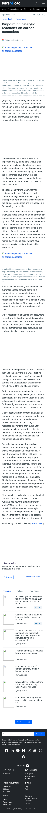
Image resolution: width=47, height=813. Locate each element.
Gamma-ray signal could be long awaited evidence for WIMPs (28, 617)
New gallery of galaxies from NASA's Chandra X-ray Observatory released (29, 684)
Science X (28, 778)
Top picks (34, 591)
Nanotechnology (15, 9)
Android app (7, 787)
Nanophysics (21, 19)
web (41, 523)
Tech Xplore (29, 774)
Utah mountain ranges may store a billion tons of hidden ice (28, 700)
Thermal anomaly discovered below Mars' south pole (29, 652)
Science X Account (31, 798)
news (34, 523)
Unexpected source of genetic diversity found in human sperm (27, 668)
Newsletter (28, 801)
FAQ (26, 789)
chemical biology (10, 196)
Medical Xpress (30, 776)
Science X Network (34, 809)
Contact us (6, 774)
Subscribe (39, 734)
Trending (7, 591)
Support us (28, 796)
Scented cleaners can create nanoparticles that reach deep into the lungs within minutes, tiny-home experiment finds (29, 635)
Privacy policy (7, 804)
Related (20, 591)
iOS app (6, 789)
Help (26, 787)
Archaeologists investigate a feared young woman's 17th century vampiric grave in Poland (28, 600)
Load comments (23, 722)
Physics (27, 9)
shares (8, 577)
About (5, 800)
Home (3, 9)
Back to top (21, 765)
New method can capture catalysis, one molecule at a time (21, 567)
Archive (27, 803)
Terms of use (7, 802)
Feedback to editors (33, 577)
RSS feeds (6, 791)
